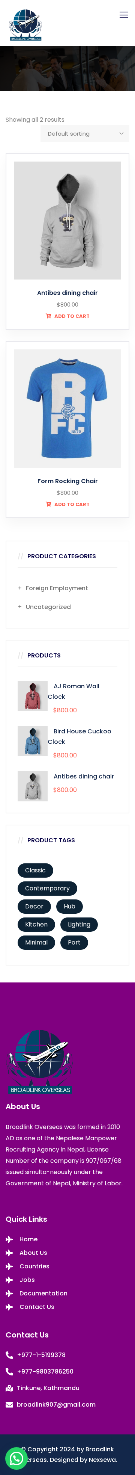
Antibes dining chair (67, 293)
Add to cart (71, 316)
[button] (16, 1458)
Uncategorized (48, 607)
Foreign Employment (57, 588)
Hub (69, 906)
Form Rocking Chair (68, 481)
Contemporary (47, 888)
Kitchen (36, 924)
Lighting (79, 924)
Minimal (36, 942)
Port (74, 942)
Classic (35, 870)
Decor (34, 906)
